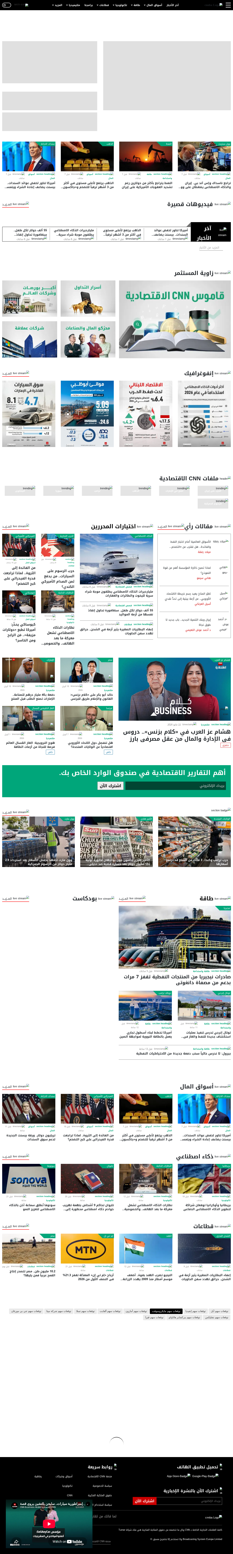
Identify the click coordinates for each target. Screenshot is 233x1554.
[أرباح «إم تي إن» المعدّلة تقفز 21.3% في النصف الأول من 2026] (87, 1248)
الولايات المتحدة (222, 819)
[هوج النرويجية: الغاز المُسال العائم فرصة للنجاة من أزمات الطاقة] (28, 718)
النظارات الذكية (66, 593)
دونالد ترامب (165, 993)
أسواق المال (154, 5)
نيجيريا (227, 908)
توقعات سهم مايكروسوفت (166, 1311)
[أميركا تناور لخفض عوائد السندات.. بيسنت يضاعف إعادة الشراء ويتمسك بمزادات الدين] (28, 156)
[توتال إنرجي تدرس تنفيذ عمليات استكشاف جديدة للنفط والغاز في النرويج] (204, 1005)
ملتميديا (205, 725)
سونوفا (51, 1166)
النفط (169, 144)
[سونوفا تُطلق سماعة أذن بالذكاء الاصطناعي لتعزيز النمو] (28, 1179)
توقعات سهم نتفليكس (216, 1317)
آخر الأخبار (173, 5)
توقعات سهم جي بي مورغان (26, 1311)
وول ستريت (224, 144)
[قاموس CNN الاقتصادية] (175, 319)
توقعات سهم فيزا (154, 1317)
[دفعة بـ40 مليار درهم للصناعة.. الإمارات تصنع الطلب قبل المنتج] (28, 670)
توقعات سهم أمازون (136, 1311)
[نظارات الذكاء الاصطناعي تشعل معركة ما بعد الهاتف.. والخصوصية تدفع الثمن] (57, 601)
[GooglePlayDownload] (204, 1476)
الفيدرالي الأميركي (25, 536)
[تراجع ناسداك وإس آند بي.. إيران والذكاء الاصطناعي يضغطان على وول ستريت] (204, 156)
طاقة (137, 5)
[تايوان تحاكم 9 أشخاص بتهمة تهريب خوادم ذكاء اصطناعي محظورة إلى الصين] (87, 1179)
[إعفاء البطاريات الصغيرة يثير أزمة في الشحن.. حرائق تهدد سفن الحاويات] (204, 1248)
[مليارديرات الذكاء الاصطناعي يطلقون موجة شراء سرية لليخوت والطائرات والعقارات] (116, 559)
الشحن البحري (223, 1236)
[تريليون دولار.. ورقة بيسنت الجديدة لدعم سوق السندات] (28, 1109)
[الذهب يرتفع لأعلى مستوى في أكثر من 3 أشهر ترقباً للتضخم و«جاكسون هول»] (87, 156)
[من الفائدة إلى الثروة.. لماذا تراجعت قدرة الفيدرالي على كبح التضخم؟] (18, 545)
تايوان (110, 1166)
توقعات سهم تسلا (85, 1311)
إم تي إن (108, 1236)
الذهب (109, 144)
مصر (110, 660)
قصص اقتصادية (123, 587)
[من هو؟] (88, 339)
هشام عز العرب (222, 660)
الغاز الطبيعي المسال (43, 708)
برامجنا (88, 5)
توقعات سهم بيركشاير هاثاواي (184, 1317)
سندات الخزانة (48, 144)
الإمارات (50, 660)
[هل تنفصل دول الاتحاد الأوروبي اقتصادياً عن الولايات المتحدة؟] (86, 718)
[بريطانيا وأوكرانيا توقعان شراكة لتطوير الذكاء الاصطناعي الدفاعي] (204, 1179)
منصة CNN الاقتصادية (99, 1541)
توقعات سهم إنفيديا (195, 1311)
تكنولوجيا (121, 5)
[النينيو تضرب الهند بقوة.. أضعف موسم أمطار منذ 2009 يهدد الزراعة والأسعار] (145, 1248)
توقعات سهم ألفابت (110, 1311)
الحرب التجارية (67, 536)
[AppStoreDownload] (178, 1476)
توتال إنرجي (224, 993)
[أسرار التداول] (88, 298)
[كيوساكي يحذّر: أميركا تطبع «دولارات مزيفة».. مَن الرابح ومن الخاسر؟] (18, 601)
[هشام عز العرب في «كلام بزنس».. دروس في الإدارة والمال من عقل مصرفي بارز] (175, 689)
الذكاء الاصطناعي (143, 536)
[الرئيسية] (213, 5)
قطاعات (104, 5)
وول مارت (69, 819)
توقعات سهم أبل (219, 1311)
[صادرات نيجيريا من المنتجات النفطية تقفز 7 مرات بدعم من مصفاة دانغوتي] (175, 937)
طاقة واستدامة (201, 971)
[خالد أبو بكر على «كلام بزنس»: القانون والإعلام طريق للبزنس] (86, 670)
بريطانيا (226, 1166)
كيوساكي (30, 593)
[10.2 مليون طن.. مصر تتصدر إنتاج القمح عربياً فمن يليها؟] (28, 1248)
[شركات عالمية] (29, 339)
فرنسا (109, 708)
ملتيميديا (74, 5)
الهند (169, 1236)
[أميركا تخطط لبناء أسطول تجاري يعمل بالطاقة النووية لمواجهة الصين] (145, 1005)
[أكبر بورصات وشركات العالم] (29, 298)
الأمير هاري (146, 819)
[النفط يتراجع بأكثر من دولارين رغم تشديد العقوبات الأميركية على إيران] (145, 156)
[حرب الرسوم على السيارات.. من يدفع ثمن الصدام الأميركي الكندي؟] (57, 545)
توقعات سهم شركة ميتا (58, 1311)
